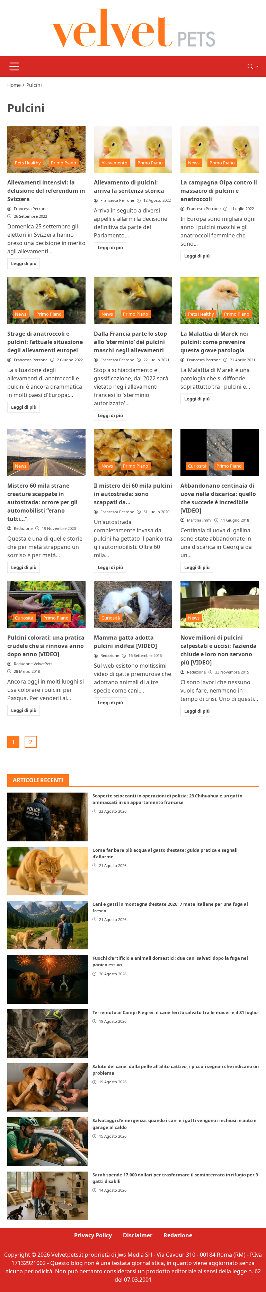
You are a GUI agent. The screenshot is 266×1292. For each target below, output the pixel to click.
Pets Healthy (28, 163)
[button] (253, 66)
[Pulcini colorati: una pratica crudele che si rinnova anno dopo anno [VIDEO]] (46, 604)
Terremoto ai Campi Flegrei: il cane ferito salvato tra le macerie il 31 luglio (175, 1012)
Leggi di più (23, 263)
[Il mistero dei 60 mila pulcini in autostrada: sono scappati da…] (133, 452)
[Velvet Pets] (133, 27)
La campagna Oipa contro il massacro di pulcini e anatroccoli (218, 191)
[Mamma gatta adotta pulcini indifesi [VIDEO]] (133, 604)
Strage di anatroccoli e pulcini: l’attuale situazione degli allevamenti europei (45, 342)
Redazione (177, 1235)
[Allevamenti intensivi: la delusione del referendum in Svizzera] (46, 149)
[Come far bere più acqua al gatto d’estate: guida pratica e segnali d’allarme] (47, 871)
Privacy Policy (93, 1235)
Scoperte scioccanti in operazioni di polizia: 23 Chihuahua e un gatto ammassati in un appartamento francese (167, 799)
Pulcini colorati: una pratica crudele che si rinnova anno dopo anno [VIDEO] (46, 646)
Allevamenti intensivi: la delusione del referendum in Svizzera (46, 191)
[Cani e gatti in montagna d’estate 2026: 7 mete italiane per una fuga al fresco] (47, 925)
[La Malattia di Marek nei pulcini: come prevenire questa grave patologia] (219, 300)
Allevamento (114, 163)
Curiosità (197, 466)
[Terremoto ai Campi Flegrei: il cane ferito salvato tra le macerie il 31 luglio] (47, 1033)
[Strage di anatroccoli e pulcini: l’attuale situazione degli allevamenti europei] (46, 300)
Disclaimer (137, 1235)
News (194, 163)
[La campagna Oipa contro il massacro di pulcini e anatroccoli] (219, 149)
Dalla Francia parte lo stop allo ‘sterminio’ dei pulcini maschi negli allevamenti (130, 342)
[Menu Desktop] (14, 66)
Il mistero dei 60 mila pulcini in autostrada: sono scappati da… (133, 494)
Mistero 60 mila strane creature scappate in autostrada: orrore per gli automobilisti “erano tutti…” (42, 502)
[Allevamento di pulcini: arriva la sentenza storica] (133, 149)
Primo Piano (63, 163)
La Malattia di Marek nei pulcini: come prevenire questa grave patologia (214, 342)
